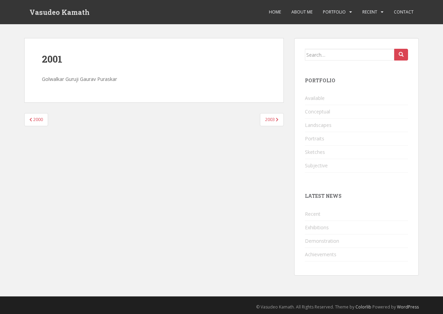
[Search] (401, 55)
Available (315, 98)
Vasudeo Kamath (59, 12)
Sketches (315, 152)
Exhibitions (317, 227)
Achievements (320, 254)
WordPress (408, 307)
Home (275, 12)
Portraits (314, 138)
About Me (302, 12)
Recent (369, 12)
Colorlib (363, 307)
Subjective (316, 165)
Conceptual (317, 111)
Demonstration (322, 241)
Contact (404, 12)
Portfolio (334, 12)
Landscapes (318, 125)
